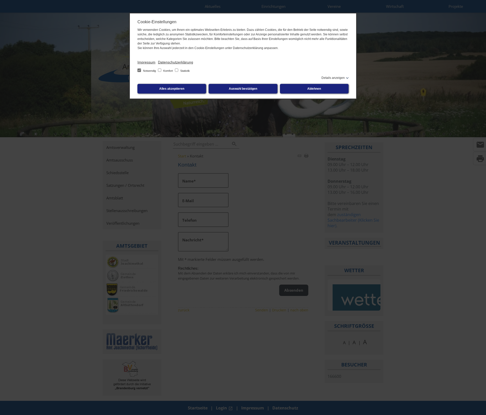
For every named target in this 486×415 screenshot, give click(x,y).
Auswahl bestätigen (243, 88)
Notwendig (149, 70)
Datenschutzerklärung (175, 62)
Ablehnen (314, 88)
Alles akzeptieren (171, 88)
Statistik (184, 70)
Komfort (168, 70)
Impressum (146, 62)
